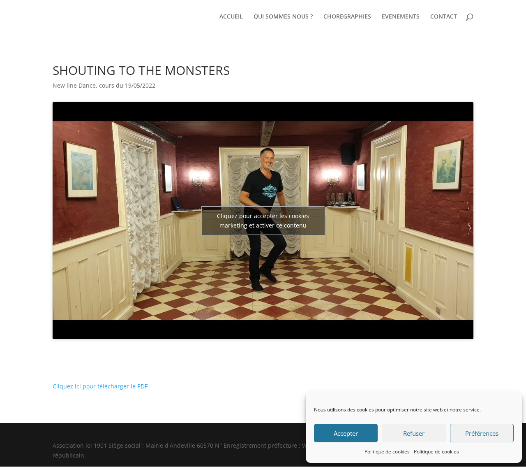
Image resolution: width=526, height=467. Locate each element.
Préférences (481, 433)
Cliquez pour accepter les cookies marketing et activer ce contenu (263, 220)
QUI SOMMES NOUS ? (283, 17)
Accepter (346, 433)
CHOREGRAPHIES (347, 17)
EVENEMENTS (401, 17)
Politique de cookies (387, 451)
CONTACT (443, 17)
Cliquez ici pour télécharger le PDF (100, 386)
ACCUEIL (231, 17)
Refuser (413, 433)
